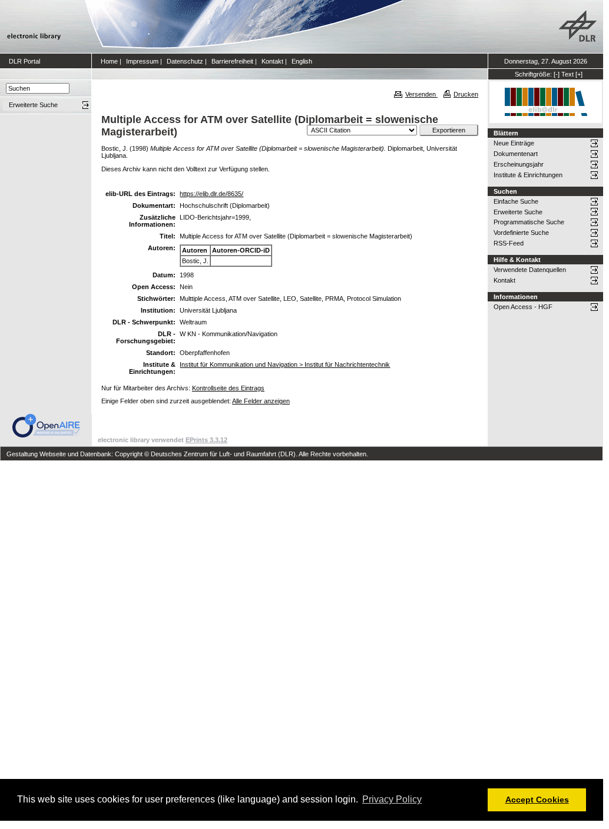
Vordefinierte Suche (521, 232)
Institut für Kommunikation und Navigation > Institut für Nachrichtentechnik (285, 364)
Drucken (466, 94)
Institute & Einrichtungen (528, 174)
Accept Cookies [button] (537, 799)
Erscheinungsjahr (519, 164)
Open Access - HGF (523, 306)
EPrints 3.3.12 (206, 439)
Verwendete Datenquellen (530, 269)
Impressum (142, 61)
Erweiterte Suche (518, 211)
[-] (557, 74)
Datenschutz (185, 61)
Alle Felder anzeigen (261, 400)
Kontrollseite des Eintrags (228, 388)
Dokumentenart (516, 153)
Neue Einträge (514, 143)
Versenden (421, 94)
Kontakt (272, 61)
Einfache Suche (516, 201)
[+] (578, 74)
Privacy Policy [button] (392, 799)
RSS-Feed (509, 243)
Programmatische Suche (529, 222)
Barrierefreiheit (232, 61)
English (302, 61)
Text (567, 74)
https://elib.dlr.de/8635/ (211, 193)
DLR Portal (24, 61)
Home (109, 61)
